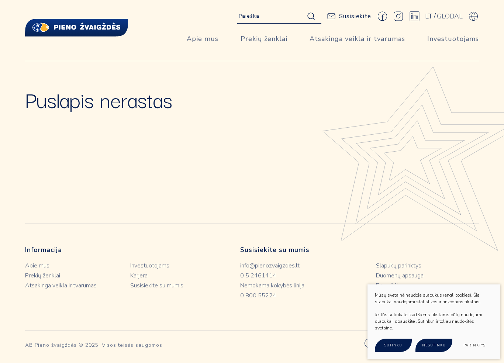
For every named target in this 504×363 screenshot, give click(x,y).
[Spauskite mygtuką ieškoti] (311, 16)
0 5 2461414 (258, 275)
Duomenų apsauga (400, 275)
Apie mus (202, 38)
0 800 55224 (258, 295)
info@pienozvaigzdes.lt (270, 265)
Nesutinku (434, 345)
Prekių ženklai (264, 38)
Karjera (139, 275)
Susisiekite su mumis (156, 285)
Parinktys (474, 345)
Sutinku (393, 345)
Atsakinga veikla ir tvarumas (357, 38)
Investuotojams (453, 38)
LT (429, 16)
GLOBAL (450, 16)
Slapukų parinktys (398, 265)
